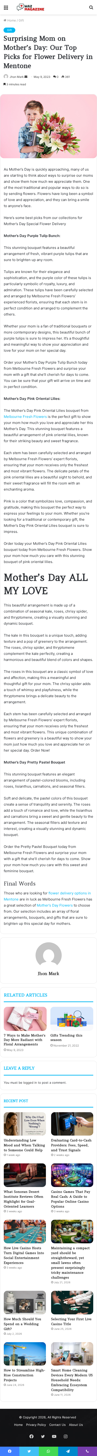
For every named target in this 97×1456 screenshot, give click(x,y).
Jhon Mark (48, 973)
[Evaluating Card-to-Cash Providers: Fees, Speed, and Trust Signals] (72, 1124)
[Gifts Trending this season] (71, 1019)
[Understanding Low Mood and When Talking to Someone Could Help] (25, 1124)
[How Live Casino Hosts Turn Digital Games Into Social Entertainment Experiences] (25, 1231)
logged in (30, 1082)
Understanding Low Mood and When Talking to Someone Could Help (24, 1145)
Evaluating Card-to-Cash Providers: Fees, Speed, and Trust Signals (71, 1145)
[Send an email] (25, 77)
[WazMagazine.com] (30, 7)
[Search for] (91, 9)
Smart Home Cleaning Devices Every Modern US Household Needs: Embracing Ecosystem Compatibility (72, 1380)
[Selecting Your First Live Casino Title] (72, 1302)
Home (11, 20)
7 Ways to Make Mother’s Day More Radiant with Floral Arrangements (24, 1039)
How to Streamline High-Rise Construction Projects (24, 1375)
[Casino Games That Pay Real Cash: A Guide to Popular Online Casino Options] (72, 1175)
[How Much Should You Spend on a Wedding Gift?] (25, 1302)
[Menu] (6, 9)
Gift (21, 20)
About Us (76, 1425)
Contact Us (57, 1425)
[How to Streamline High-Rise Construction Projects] (25, 1354)
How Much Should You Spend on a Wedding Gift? (22, 1324)
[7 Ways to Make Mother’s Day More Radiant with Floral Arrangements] (25, 1019)
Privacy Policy (36, 1425)
